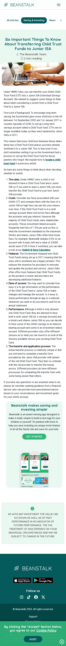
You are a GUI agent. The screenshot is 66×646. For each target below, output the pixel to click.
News (52, 20)
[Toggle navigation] (58, 4)
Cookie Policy (46, 630)
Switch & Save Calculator (36, 249)
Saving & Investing (33, 20)
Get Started (34, 436)
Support (33, 616)
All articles (13, 20)
